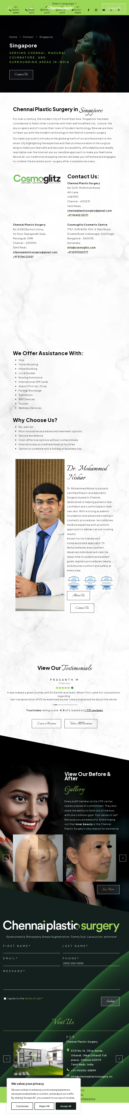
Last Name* (76, 945)
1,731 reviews (93, 710)
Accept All (65, 1106)
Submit (110, 1001)
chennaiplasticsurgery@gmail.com (89, 210)
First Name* (17, 945)
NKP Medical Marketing (80, 1098)
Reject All (44, 1106)
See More (108, 889)
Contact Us (21, 74)
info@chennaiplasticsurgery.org (92, 1077)
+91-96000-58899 (83, 1071)
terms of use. (33, 998)
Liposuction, (95, 936)
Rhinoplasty (33, 936)
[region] (44, 1095)
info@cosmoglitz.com (81, 247)
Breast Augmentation (56, 936)
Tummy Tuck (78, 936)
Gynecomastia (15, 936)
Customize (22, 1106)
